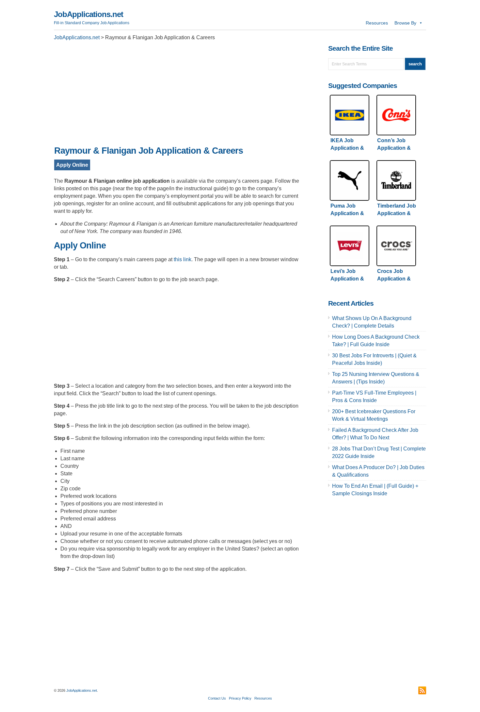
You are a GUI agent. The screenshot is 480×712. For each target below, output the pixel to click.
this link (182, 259)
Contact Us (217, 698)
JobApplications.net (88, 14)
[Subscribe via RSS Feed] (422, 690)
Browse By (405, 22)
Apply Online (72, 165)
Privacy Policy (240, 698)
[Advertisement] (178, 95)
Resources (377, 22)
